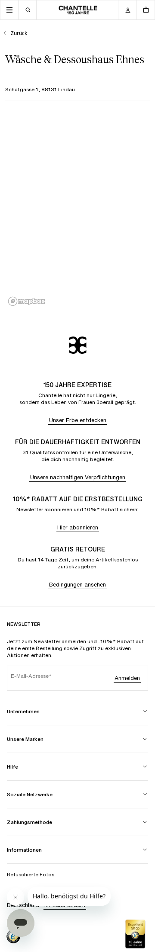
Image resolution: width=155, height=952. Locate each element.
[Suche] (27, 9)
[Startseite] (77, 9)
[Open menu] (9, 9)
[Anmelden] (127, 9)
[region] (77, 211)
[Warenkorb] (145, 9)
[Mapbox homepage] (27, 301)
